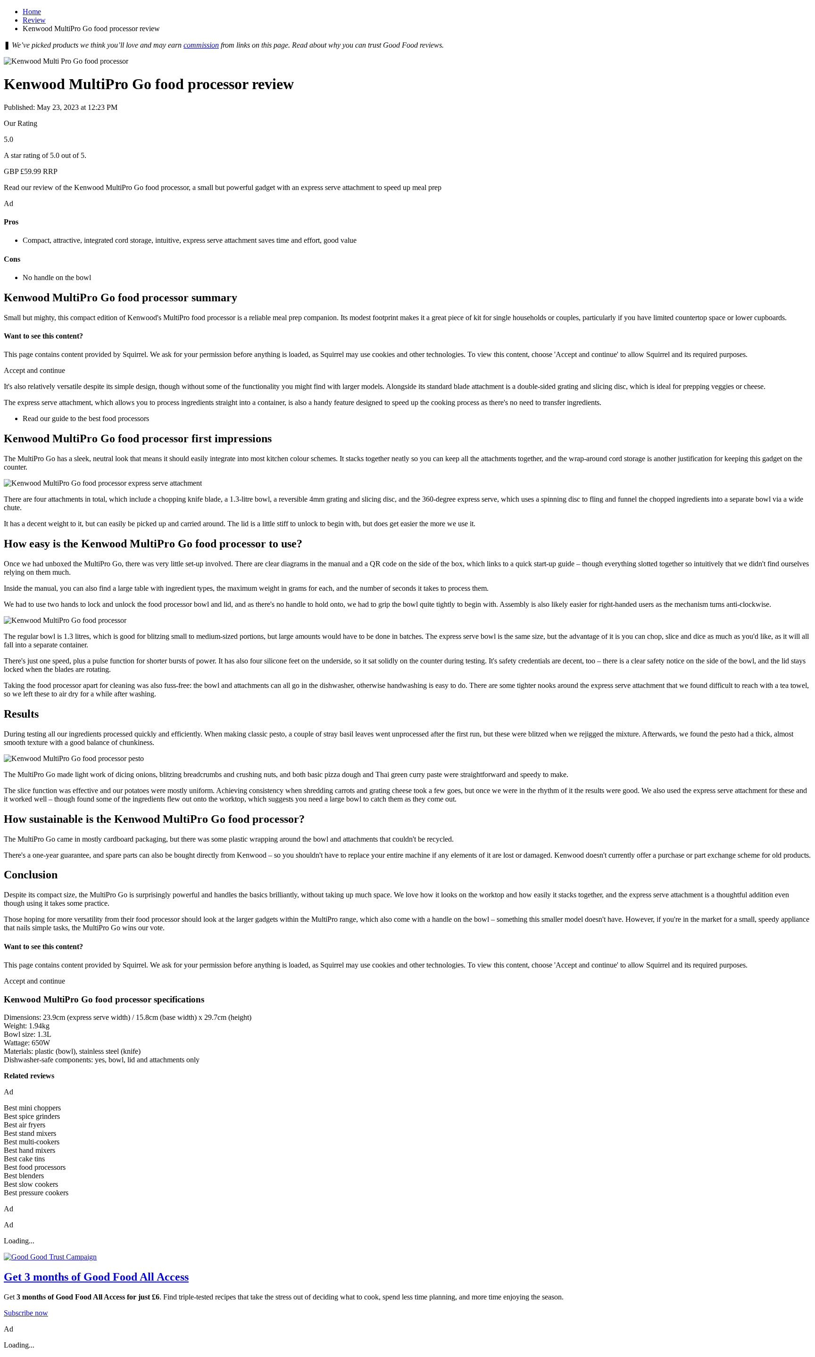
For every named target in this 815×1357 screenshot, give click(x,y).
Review (34, 20)
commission (201, 45)
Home (32, 12)
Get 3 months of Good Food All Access (96, 1277)
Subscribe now (26, 1313)
